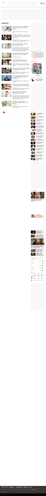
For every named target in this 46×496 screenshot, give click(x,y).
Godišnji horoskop (40, 77)
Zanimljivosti (19, 489)
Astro (43, 77)
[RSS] (43, 111)
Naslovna (3, 489)
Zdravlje (6, 489)
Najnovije (32, 50)
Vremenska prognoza (34, 258)
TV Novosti (27, 489)
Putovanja (14, 489)
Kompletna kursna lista (41, 273)
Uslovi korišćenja (34, 489)
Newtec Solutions (39, 494)
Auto (24, 489)
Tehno (22, 489)
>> (8, 112)
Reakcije (40, 50)
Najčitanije (36, 50)
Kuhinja (11, 489)
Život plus (8, 489)
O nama (30, 489)
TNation (43, 494)
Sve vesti (32, 111)
